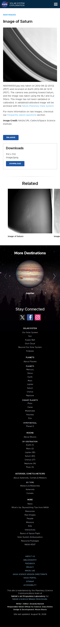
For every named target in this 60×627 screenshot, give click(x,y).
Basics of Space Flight (30, 533)
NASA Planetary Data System (38, 106)
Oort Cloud (30, 344)
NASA (3, 4)
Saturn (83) (30, 456)
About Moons (30, 437)
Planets (30, 358)
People (30, 519)
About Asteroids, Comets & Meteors (30, 478)
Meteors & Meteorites (30, 486)
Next (53, 276)
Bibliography (30, 560)
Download (15, 164)
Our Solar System (30, 333)
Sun (30, 336)
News (30, 504)
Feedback (30, 564)
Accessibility (30, 585)
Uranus (30, 392)
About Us (30, 556)
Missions (30, 522)
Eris (30, 418)
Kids (30, 526)
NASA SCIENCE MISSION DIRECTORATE (30, 574)
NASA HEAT (30, 545)
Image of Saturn (15, 236)
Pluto (30, 403)
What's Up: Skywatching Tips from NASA (30, 507)
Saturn (30, 388)
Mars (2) (30, 449)
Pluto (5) (30, 467)
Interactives (30, 530)
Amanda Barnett (37, 604)
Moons (30, 433)
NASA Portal (30, 578)
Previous (6, 276)
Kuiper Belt (30, 340)
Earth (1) (30, 445)
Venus (30, 373)
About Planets (30, 362)
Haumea (30, 415)
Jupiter (30, 293)
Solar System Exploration (15, 4)
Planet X (30, 426)
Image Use (30, 571)
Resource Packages (30, 541)
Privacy (30, 567)
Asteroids (30, 490)
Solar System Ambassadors (30, 537)
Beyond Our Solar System (30, 347)
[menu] (56, 4)
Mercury (30, 370)
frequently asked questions (21, 115)
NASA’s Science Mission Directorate (29, 599)
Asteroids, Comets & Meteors (30, 474)
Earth (30, 377)
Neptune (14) (30, 464)
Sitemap (30, 581)
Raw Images (9, 15)
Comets (30, 493)
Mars (30, 381)
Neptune (30, 396)
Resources (30, 511)
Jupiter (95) (30, 452)
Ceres (30, 407)
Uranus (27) (30, 460)
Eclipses (30, 351)
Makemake (30, 411)
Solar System (30, 328)
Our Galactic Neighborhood (15, 10)
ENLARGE (10, 137)
